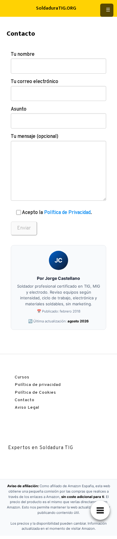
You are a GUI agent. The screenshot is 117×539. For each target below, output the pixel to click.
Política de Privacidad (67, 213)
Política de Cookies (35, 392)
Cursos (22, 377)
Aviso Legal (27, 407)
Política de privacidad (38, 384)
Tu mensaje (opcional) (34, 137)
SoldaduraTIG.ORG (56, 8)
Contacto (24, 400)
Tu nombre (22, 55)
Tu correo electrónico (34, 82)
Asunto (18, 109)
